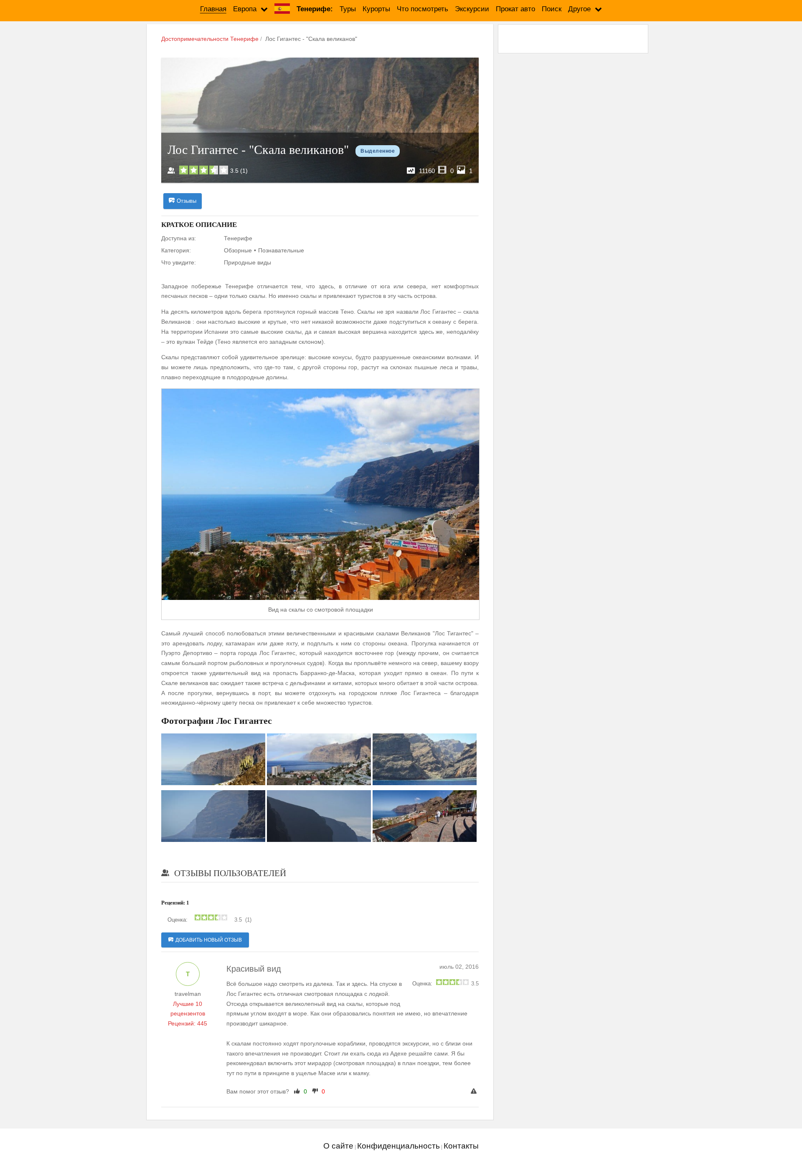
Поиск (551, 9)
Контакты (461, 1145)
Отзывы (186, 201)
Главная (213, 9)
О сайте (338, 1145)
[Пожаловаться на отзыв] (475, 1092)
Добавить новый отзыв (208, 940)
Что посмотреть (422, 9)
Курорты (376, 9)
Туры (348, 9)
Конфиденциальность (398, 1145)
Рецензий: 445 (187, 1023)
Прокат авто (515, 9)
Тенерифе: (315, 9)
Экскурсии (472, 9)
